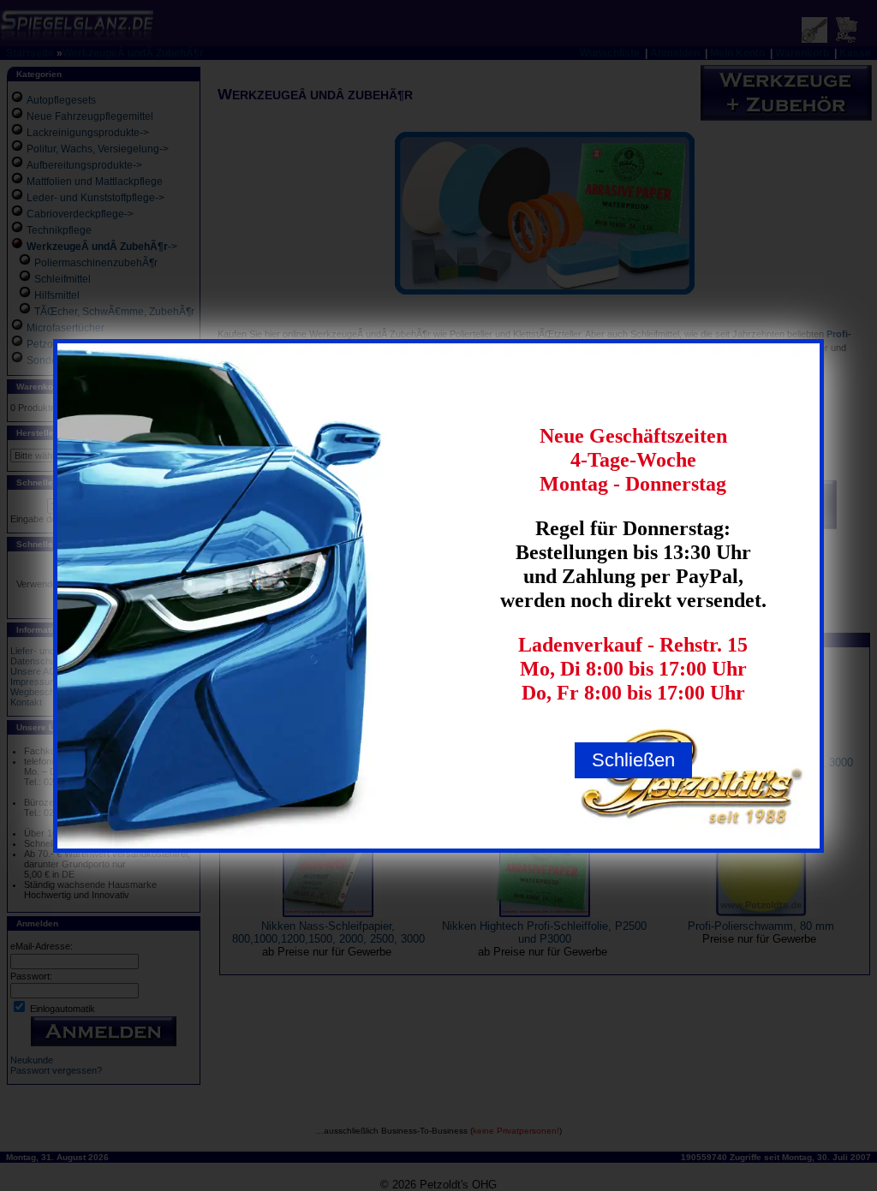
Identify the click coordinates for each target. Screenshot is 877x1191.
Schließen (633, 760)
